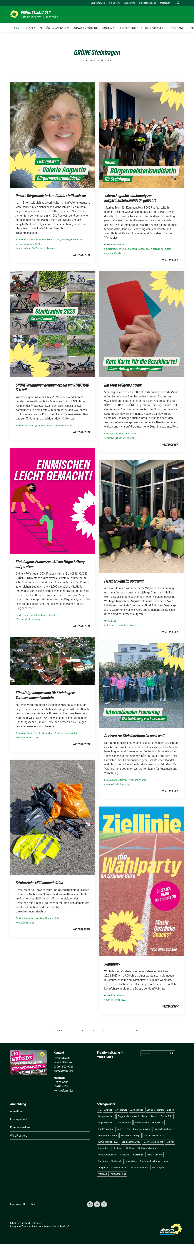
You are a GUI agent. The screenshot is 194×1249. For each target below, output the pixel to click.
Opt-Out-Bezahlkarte (124, 437)
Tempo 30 (103, 1167)
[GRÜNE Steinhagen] (14, 14)
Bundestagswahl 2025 (116, 999)
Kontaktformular (63, 1071)
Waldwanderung (118, 1173)
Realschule (138, 1154)
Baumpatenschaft (155, 1109)
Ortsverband (76, 239)
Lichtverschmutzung (153, 1141)
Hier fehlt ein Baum (107, 1135)
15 (125, 1030)
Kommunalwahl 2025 (27, 248)
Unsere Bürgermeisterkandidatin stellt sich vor (51, 195)
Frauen (20, 619)
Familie (37, 239)
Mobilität (40, 425)
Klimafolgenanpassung (27, 737)
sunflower (33, 1226)
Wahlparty (112, 964)
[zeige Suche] (178, 3)
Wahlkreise (120, 253)
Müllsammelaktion (25, 922)
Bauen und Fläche (24, 239)
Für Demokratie (105, 1129)
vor (138, 1030)
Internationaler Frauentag (117, 784)
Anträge (108, 1109)
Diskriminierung (123, 1122)
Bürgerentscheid (106, 1116)
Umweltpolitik (65, 425)
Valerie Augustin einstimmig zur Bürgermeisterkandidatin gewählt (130, 198)
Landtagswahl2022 (131, 1141)
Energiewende (142, 1122)
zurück (58, 1030)
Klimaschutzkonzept (130, 1135)
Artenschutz (121, 1109)
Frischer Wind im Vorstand (124, 581)
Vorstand (135, 625)
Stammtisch (131, 1161)
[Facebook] (90, 1204)
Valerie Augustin (47, 248)
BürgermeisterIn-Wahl (115, 248)
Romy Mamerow (154, 1154)
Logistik (170, 1141)
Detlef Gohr (166, 1116)
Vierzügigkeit (158, 1167)
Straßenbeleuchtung (150, 1161)
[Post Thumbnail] (52, 134)
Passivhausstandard (107, 1154)
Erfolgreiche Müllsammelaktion (39, 882)
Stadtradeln (116, 1161)
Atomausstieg (136, 1109)
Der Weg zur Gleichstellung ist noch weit (134, 735)
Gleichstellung (33, 619)
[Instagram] (97, 1204)
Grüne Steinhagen (141, 1129)
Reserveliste (157, 248)
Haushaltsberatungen (164, 1129)
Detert (154, 1116)
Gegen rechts (123, 1129)
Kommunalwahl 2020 (154, 1135)
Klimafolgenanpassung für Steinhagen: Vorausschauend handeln (45, 695)
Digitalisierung (105, 1122)
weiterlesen (81, 255)
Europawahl (157, 1122)
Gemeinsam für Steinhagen (39, 16)
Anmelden (16, 1111)
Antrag (108, 437)
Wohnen (142, 779)
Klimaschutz (48, 239)
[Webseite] (104, 1204)
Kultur (57, 239)
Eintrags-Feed (18, 1119)
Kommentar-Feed (20, 1127)
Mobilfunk (118, 1148)
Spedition (103, 1161)
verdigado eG (63, 1226)
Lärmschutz (103, 1148)
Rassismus (125, 1154)
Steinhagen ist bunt (25, 244)
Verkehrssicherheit (139, 1167)
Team (165, 1161)
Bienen (170, 1109)
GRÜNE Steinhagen (36, 12)
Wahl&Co (102, 1173)
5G (99, 1109)
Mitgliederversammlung (116, 625)
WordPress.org (18, 1135)
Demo (145, 1116)
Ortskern (65, 239)
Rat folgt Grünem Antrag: (123, 385)
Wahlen (38, 244)
